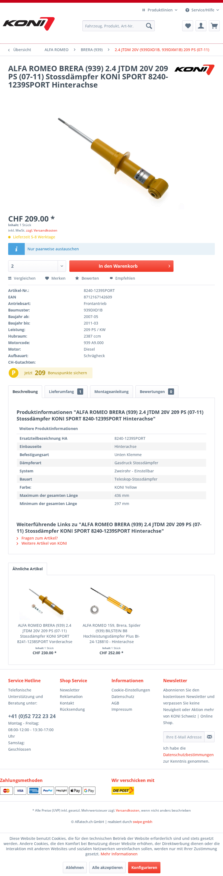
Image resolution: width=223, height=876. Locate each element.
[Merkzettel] (187, 25)
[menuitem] (118, 25)
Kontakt (67, 703)
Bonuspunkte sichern (67, 372)
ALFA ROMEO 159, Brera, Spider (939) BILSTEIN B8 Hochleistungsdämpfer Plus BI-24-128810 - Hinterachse (112, 633)
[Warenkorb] (214, 25)
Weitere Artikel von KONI (43, 543)
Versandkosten (128, 810)
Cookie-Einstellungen (131, 690)
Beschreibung (25, 391)
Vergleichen (24, 278)
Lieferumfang (65, 391)
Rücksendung (72, 709)
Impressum (122, 709)
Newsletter (70, 690)
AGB (115, 703)
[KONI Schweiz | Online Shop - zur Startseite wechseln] (29, 24)
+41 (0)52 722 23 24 (32, 716)
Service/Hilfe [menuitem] (202, 10)
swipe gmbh (142, 821)
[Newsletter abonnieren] (209, 736)
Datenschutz (123, 696)
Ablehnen (75, 867)
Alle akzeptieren (107, 867)
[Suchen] (149, 25)
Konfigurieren (144, 867)
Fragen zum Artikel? (39, 538)
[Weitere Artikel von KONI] (194, 73)
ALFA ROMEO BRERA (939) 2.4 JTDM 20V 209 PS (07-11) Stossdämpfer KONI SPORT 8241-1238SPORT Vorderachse (44, 633)
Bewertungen (156, 391)
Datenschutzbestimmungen (188, 754)
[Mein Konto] (201, 25)
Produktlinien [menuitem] (160, 10)
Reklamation (71, 696)
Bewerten (90, 278)
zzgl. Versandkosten (41, 230)
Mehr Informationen (119, 853)
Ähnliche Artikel (28, 568)
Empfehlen (124, 278)
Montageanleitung (111, 391)
